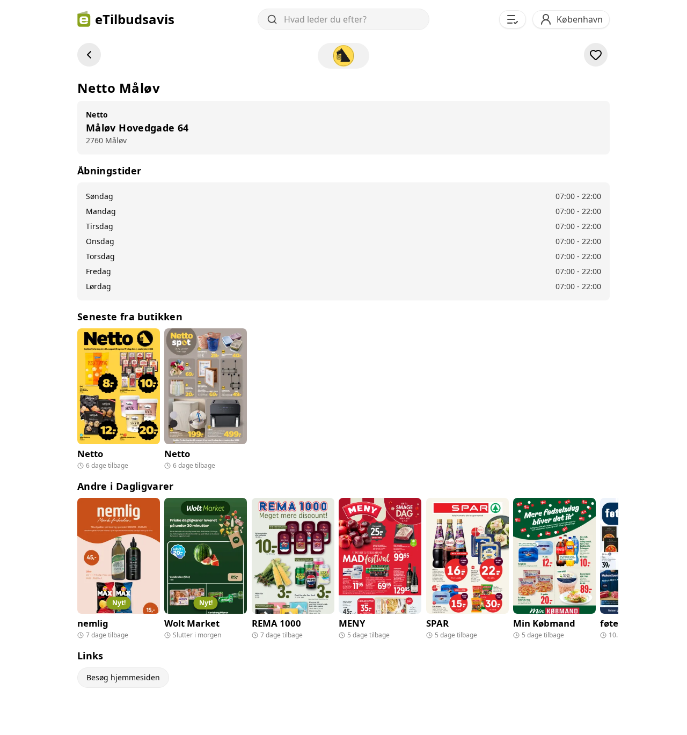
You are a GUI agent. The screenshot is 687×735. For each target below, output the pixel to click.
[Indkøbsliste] (512, 19)
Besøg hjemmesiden (123, 677)
